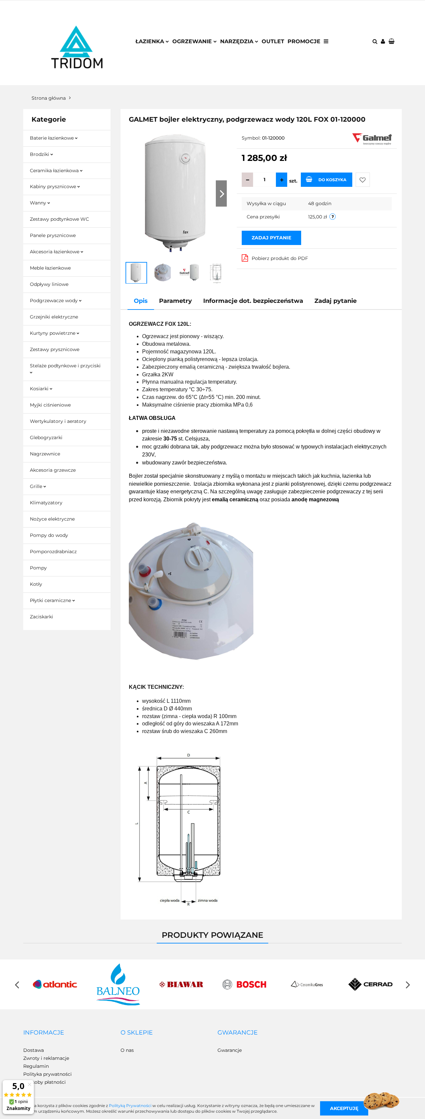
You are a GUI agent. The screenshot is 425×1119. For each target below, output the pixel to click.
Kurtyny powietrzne (53, 333)
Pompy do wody (49, 535)
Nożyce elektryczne (52, 519)
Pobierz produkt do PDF (280, 258)
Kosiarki (40, 389)
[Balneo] (117, 984)
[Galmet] (372, 139)
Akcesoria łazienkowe (55, 252)
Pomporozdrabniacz (53, 552)
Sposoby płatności (44, 1082)
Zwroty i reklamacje (46, 1058)
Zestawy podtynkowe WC (59, 219)
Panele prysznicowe (53, 235)
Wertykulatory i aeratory (58, 421)
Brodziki (40, 154)
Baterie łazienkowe (52, 138)
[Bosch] (244, 984)
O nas (127, 1050)
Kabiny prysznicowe (53, 186)
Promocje (304, 41)
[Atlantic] (54, 984)
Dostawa (33, 1050)
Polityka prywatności (47, 1074)
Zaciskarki (41, 617)
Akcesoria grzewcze (53, 470)
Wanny (38, 203)
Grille (36, 486)
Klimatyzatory (46, 503)
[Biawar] (180, 984)
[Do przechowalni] (363, 180)
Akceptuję (344, 1108)
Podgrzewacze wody (54, 301)
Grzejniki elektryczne (54, 317)
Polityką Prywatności (130, 1105)
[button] (43, 1033)
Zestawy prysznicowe (54, 349)
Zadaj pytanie (271, 238)
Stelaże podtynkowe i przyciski (65, 366)
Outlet (273, 41)
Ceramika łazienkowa (55, 171)
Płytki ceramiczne (51, 600)
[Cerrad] (370, 984)
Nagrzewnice (45, 454)
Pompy (38, 568)
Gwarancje (229, 1050)
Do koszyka (332, 179)
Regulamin (36, 1066)
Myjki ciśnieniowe (50, 405)
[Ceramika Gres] (307, 984)
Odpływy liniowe (49, 284)
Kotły (36, 584)
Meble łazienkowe (50, 268)
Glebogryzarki (46, 437)
